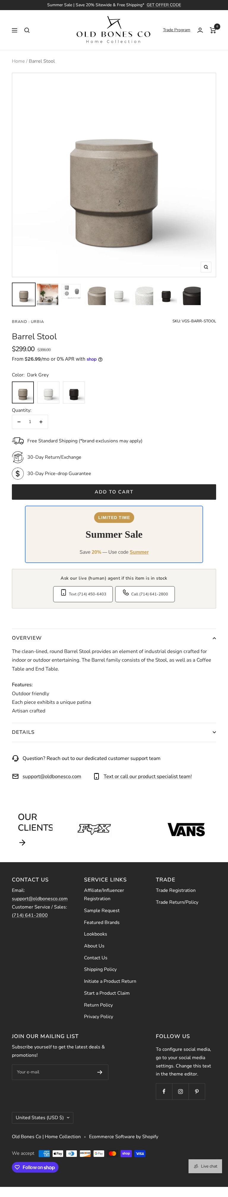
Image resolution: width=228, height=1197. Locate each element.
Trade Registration (176, 890)
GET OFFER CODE (164, 5)
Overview (27, 638)
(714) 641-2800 (30, 915)
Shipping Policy (100, 969)
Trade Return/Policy (177, 902)
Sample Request (102, 910)
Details (23, 732)
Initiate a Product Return (110, 981)
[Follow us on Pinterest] (197, 1091)
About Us (94, 946)
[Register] (99, 1072)
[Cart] (213, 30)
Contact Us (95, 958)
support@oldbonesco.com (52, 776)
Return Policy (98, 1005)
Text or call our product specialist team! (148, 776)
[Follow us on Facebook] (164, 1091)
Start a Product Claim (107, 993)
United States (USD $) (40, 1117)
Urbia (37, 321)
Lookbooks (95, 934)
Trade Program (176, 30)
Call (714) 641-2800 (149, 594)
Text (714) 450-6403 (87, 594)
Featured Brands (102, 922)
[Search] (27, 30)
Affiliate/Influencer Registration (104, 894)
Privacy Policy (98, 1016)
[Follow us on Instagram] (180, 1091)
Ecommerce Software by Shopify (123, 1136)
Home (18, 61)
